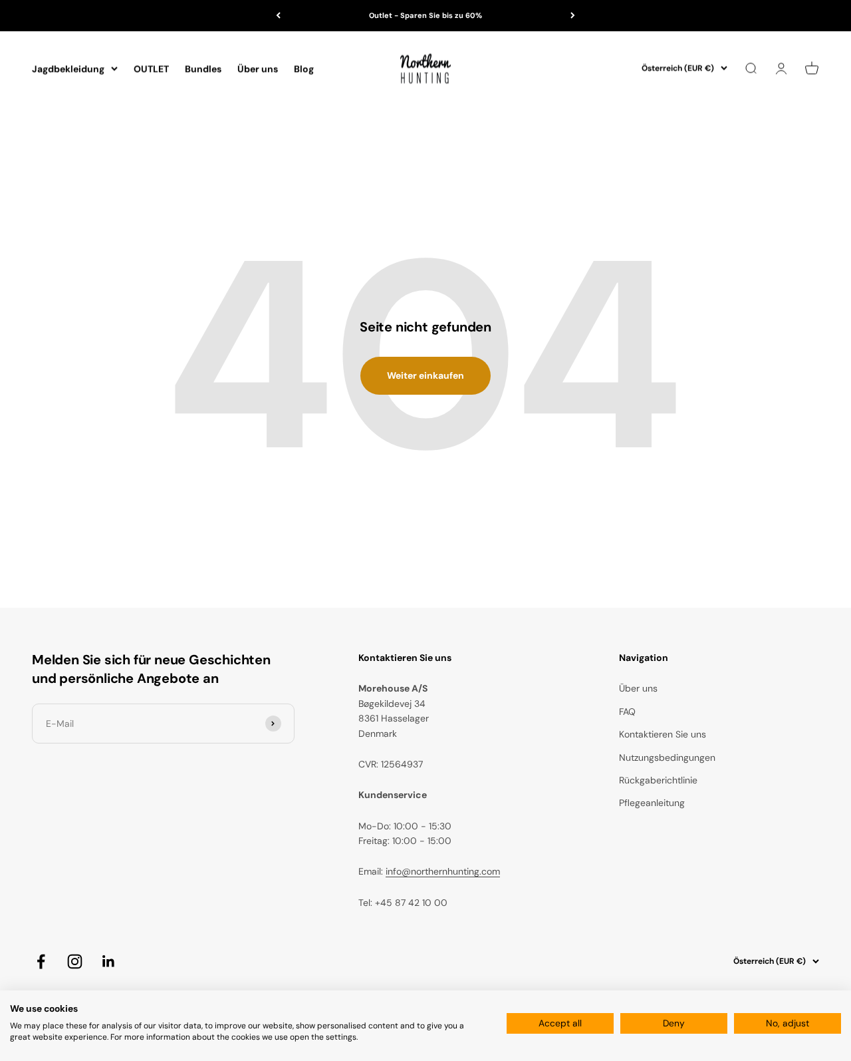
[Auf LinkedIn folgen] (109, 961)
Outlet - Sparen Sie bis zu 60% (425, 15)
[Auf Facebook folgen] (41, 961)
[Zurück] (278, 15)
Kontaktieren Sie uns (662, 734)
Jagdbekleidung (68, 69)
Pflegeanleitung (652, 803)
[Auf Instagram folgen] (75, 961)
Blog (304, 69)
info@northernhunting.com (443, 871)
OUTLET (151, 69)
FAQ (627, 712)
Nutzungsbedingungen (667, 757)
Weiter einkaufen (425, 375)
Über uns (257, 69)
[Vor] (572, 15)
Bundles (203, 69)
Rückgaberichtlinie (658, 780)
